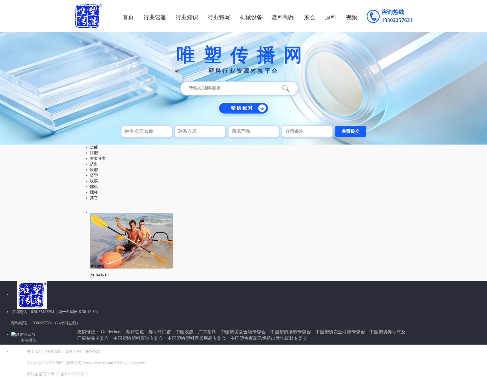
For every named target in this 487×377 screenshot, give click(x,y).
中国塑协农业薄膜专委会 (340, 331)
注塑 (94, 153)
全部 (94, 147)
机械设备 (251, 17)
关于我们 (35, 351)
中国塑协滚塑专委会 (290, 331)
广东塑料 (207, 331)
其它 (94, 198)
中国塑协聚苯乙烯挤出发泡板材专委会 (269, 338)
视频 (351, 17)
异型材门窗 (160, 331)
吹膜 (94, 181)
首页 (128, 17)
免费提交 (351, 131)
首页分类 (98, 158)
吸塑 (94, 175)
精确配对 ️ (242, 107)
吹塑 (94, 170)
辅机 (94, 187)
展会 (309, 17)
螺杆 (94, 192)
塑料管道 (135, 331)
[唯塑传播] (88, 15)
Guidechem (111, 331)
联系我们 (54, 351)
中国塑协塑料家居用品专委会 (196, 338)
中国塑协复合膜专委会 (243, 331)
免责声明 (73, 351)
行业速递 (154, 17)
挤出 (94, 164)
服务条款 (92, 351)
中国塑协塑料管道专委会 (138, 338)
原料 (330, 17)
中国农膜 (185, 331)
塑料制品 (283, 17)
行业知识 (187, 17)
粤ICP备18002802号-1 (69, 374)
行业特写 (219, 17)
